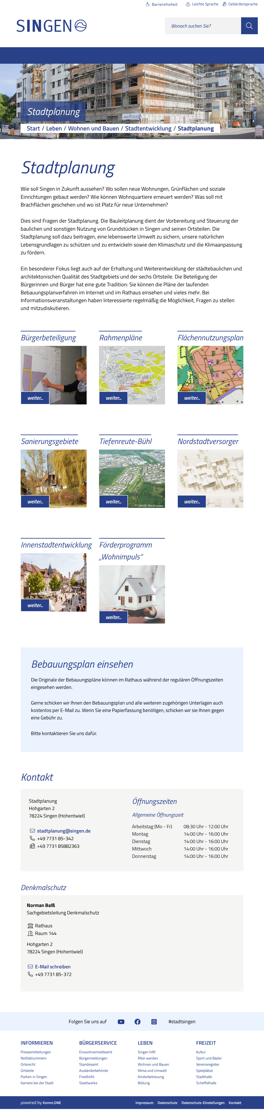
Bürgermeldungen (93, 1058)
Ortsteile (27, 1070)
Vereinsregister (207, 1064)
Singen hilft (147, 1052)
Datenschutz (167, 1102)
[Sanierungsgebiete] (54, 479)
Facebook (137, 1021)
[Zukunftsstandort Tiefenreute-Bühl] (132, 479)
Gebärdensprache (243, 4)
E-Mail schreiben (53, 966)
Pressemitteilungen (36, 1052)
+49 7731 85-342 (55, 838)
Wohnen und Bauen (93, 128)
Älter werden (148, 1058)
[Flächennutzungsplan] (210, 375)
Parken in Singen (34, 1076)
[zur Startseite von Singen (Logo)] (51, 26)
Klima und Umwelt (152, 1070)
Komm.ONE (52, 1102)
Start (33, 128)
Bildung (144, 1083)
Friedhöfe (86, 1076)
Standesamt (88, 1064)
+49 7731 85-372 (53, 974)
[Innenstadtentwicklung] (54, 582)
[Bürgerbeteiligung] (54, 375)
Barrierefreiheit (165, 4)
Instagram (154, 1021)
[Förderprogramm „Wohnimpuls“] (132, 594)
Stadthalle (204, 1076)
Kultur (201, 1052)
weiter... (35, 398)
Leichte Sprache (205, 4)
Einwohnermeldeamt (95, 1052)
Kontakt (235, 1102)
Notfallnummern (34, 1058)
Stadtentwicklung (148, 128)
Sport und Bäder (209, 1058)
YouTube (121, 1021)
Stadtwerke (88, 1083)
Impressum (144, 1102)
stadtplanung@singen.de (64, 830)
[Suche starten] (249, 25)
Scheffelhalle (206, 1083)
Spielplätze (204, 1070)
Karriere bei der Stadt (37, 1083)
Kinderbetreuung (151, 1076)
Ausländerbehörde (93, 1070)
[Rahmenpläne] (132, 375)
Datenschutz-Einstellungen (203, 1102)
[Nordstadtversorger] (210, 479)
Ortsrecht (28, 1064)
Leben (54, 128)
